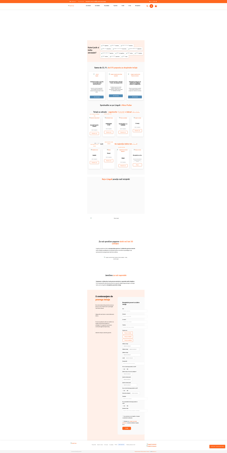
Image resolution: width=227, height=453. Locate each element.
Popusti (148, 451)
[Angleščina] (105, 45)
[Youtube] (150, 1)
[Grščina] (129, 53)
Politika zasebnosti (143, 451)
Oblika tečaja (125, 343)
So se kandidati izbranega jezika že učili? (129, 402)
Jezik (123, 358)
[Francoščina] (119, 49)
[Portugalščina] (120, 53)
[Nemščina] (127, 45)
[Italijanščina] (135, 49)
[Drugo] (125, 56)
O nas (129, 5)
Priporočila (94, 444)
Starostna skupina (126, 393)
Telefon (124, 325)
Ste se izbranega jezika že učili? (129, 366)
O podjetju (111, 444)
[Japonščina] (115, 56)
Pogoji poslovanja (137, 451)
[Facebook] (156, 1)
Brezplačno (137, 5)
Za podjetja (106, 5)
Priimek (124, 314)
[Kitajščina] (138, 53)
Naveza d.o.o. (154, 451)
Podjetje (124, 396)
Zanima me (124, 330)
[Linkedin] (154, 1)
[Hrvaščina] (115, 45)
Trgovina (115, 5)
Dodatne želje (125, 408)
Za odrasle (88, 5)
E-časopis (106, 444)
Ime (123, 308)
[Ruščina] (104, 56)
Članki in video (100, 444)
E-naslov (124, 319)
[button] (94, 130)
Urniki (123, 5)
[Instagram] (152, 1)
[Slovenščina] (106, 49)
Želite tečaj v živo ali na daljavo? (129, 371)
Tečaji (119, 444)
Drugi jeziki (124, 361)
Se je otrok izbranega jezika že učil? (130, 388)
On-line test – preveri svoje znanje (217, 446)
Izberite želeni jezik (126, 377)
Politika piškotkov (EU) (130, 444)
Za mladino (97, 5)
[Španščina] (107, 53)
